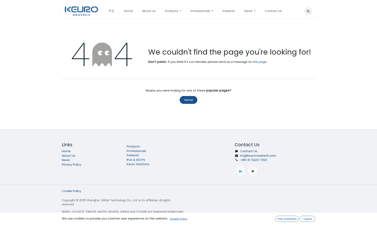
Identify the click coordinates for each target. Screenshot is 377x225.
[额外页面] (253, 171)
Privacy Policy (71, 164)
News (66, 160)
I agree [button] (307, 219)
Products (133, 146)
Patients (133, 155)
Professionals (136, 151)
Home (188, 100)
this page (260, 62)
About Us (68, 156)
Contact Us (248, 151)
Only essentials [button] (287, 219)
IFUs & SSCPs (136, 160)
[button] (308, 11)
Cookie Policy (71, 191)
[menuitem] (111, 11)
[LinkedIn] (240, 171)
